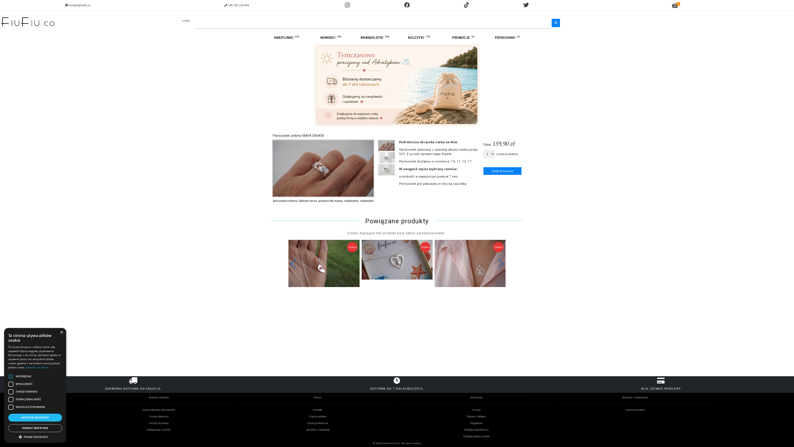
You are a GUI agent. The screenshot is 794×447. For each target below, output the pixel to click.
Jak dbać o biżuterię (318, 429)
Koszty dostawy (159, 423)
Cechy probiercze (317, 423)
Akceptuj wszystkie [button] (35, 417)
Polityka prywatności (476, 429)
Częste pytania (317, 416)
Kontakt (317, 409)
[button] (500, 263)
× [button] (61, 332)
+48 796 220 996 (238, 5)
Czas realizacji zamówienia (159, 409)
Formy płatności (159, 416)
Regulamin (476, 423)
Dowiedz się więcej (37, 367)
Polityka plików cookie (476, 436)
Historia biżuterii (635, 409)
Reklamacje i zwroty (159, 429)
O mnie (476, 409)
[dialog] (35, 385)
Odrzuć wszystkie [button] (35, 428)
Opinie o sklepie (476, 416)
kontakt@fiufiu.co (80, 5)
